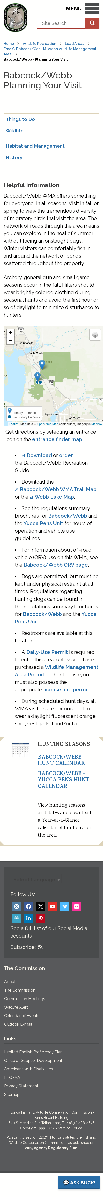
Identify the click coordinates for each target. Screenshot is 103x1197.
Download (39, 455)
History (14, 157)
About (10, 981)
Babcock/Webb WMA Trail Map (58, 489)
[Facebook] (29, 906)
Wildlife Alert (16, 1007)
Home (9, 44)
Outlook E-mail (18, 1024)
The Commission (20, 990)
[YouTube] (53, 906)
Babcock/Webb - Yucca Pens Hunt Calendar (64, 780)
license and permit (66, 690)
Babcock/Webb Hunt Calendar (61, 760)
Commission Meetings (24, 998)
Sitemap (12, 1094)
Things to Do (20, 119)
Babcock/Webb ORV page (56, 565)
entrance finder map (57, 439)
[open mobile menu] (92, 9)
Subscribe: (23, 947)
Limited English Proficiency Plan (33, 1052)
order (66, 455)
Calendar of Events (22, 1015)
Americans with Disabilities (28, 1069)
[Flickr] (77, 906)
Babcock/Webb (67, 516)
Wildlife (15, 130)
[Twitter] (41, 906)
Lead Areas (74, 44)
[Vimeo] (65, 906)
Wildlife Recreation (39, 44)
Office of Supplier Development (33, 1060)
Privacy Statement (21, 1086)
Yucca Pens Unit (43, 523)
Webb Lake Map (54, 497)
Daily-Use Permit (47, 652)
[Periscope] (17, 918)
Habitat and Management (35, 146)
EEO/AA (12, 1077)
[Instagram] (17, 906)
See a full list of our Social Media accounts (49, 932)
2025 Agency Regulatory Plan (51, 1148)
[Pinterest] (41, 918)
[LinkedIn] (29, 918)
